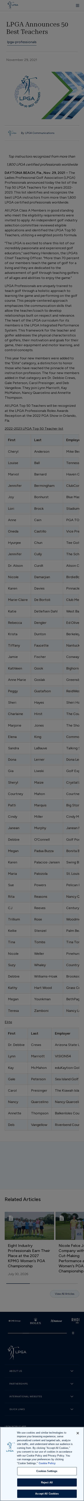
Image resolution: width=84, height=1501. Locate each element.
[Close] (77, 1433)
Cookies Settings (46, 1471)
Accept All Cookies (46, 1493)
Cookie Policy (47, 1463)
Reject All (47, 1482)
